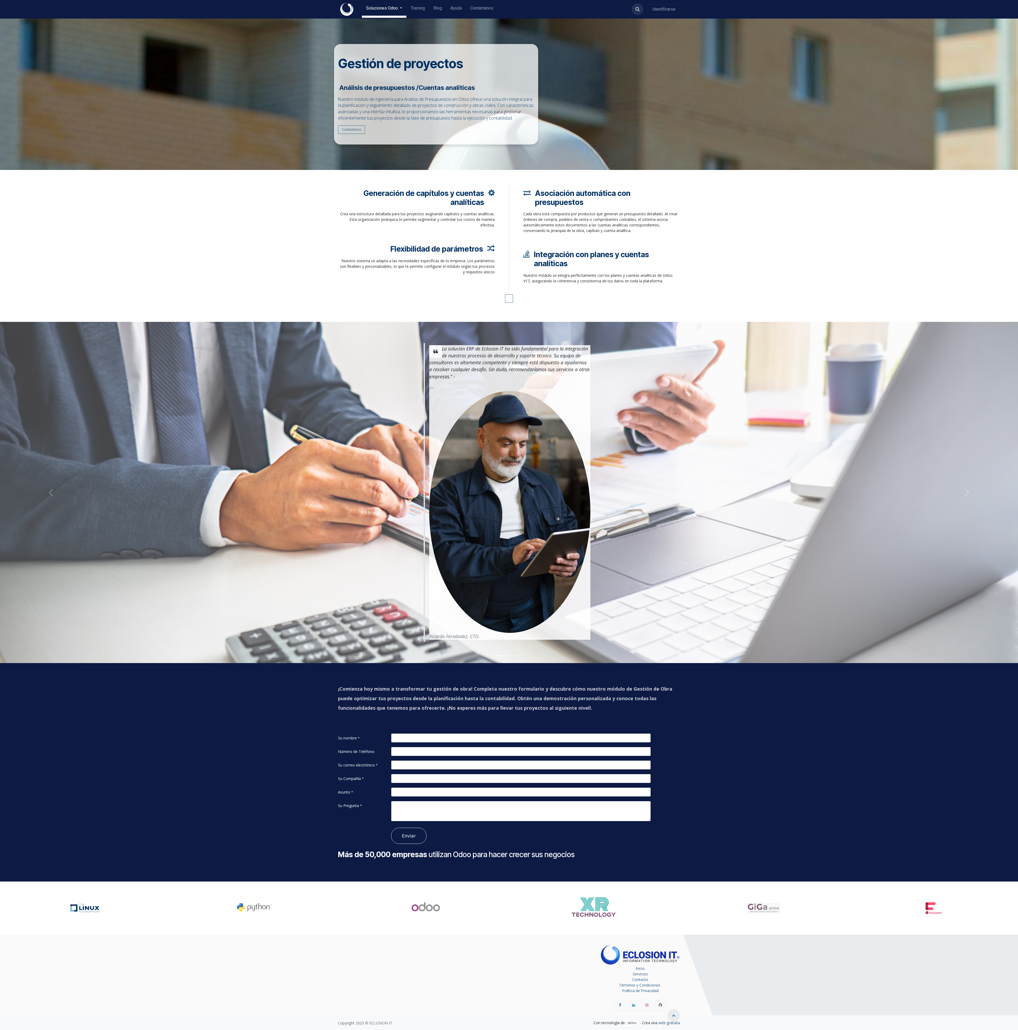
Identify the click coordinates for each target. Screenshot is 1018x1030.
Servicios (640, 973)
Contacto (640, 979)
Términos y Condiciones (640, 985)
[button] (637, 9)
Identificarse (663, 9)
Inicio (640, 968)
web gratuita (669, 1022)
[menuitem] (384, 9)
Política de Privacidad (640, 990)
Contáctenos (351, 129)
